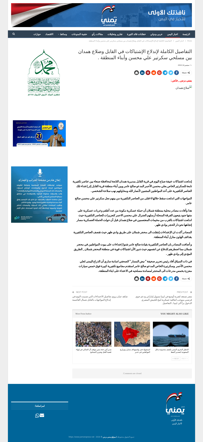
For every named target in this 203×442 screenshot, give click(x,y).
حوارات (37, 34)
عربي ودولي (156, 34)
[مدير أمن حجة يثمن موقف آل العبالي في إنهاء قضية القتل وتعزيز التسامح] (93, 334)
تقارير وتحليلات (115, 34)
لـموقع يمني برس (110, 437)
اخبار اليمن (172, 34)
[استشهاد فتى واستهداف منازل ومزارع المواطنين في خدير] (132, 334)
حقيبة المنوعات (79, 34)
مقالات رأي (97, 34)
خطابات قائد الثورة (136, 34)
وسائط (63, 34)
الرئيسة (186, 34)
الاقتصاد (49, 34)
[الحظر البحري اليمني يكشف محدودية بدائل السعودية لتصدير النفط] (171, 334)
